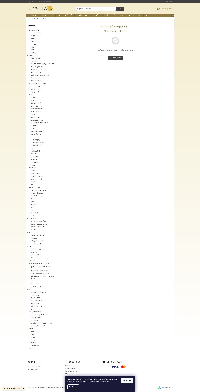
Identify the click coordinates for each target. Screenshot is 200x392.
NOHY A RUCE (35, 303)
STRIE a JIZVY (35, 157)
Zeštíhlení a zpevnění (37, 143)
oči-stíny (33, 182)
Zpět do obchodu (115, 58)
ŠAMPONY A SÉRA (36, 301)
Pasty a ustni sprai (36, 249)
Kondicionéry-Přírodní (38, 326)
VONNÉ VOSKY (35, 346)
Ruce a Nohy (35, 162)
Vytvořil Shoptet (167, 388)
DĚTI (30, 233)
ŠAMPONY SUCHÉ (36, 81)
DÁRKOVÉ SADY (35, 36)
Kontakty (68, 366)
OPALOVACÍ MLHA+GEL (38, 227)
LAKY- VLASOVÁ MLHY (37, 58)
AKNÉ (32, 100)
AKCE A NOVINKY (34, 30)
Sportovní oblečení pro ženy (40, 263)
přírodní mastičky (36, 244)
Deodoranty (34, 159)
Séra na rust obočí (36, 179)
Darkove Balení (35, 284)
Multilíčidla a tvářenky (37, 131)
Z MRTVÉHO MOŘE (36, 106)
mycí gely (34, 238)
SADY (30, 281)
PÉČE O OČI (32, 168)
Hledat (120, 9)
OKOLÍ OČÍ (34, 171)
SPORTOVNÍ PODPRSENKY (39, 271)
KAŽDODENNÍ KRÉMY (37, 120)
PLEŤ (32, 39)
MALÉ (32, 332)
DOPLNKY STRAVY (36, 306)
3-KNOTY (33, 337)
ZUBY (32, 309)
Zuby (30, 247)
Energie (33, 210)
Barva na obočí (35, 174)
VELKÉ (33, 334)
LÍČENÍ (33, 50)
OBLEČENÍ (34, 53)
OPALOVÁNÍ (32, 218)
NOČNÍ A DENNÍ (35, 117)
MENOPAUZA (35, 213)
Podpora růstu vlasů (37, 69)
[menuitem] (33, 15)
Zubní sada (34, 258)
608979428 (34, 369)
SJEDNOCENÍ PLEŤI (36, 109)
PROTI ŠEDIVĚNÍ (36, 86)
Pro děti (33, 199)
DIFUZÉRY (34, 340)
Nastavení (73, 387)
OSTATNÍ (31, 216)
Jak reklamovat (70, 374)
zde (107, 381)
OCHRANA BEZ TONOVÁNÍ (39, 224)
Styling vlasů (35, 92)
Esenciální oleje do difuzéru (39, 315)
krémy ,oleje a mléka (37, 241)
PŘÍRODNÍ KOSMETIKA (35, 312)
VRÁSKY (33, 98)
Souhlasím (127, 381)
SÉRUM (33, 114)
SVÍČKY (31, 329)
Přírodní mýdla (35, 320)
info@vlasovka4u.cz (37, 366)
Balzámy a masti (36, 317)
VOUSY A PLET (35, 298)
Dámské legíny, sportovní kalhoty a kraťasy (42, 267)
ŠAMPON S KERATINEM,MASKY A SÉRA (43, 64)
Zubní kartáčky (35, 255)
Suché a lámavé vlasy (38, 78)
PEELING (33, 148)
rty (32, 185)
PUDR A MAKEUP (36, 112)
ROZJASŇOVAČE (36, 134)
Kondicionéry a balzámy (38, 84)
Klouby (33, 207)
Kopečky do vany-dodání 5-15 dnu (41, 323)
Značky (31, 348)
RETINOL (33, 129)
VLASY (33, 41)
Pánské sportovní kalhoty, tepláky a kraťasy (42, 277)
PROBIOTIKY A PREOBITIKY (39, 123)
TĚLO (32, 47)
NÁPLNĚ (33, 343)
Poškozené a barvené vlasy (40, 75)
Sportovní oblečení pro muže (40, 274)
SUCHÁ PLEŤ (35, 126)
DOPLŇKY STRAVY (34, 188)
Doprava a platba (70, 369)
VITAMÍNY (34, 44)
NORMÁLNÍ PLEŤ (36, 103)
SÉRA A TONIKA (35, 89)
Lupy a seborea (36, 72)
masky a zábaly (35, 151)
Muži (30, 289)
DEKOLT (33, 165)
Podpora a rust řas (37, 176)
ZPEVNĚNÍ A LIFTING (37, 145)
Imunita (33, 202)
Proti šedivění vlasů (37, 196)
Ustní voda (34, 252)
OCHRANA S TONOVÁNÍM (38, 221)
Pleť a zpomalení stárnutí (39, 190)
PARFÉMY (34, 154)
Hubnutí (33, 204)
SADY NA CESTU (36, 287)
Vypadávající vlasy (37, 67)
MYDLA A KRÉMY (36, 295)
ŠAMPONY (34, 61)
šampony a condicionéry (38, 235)
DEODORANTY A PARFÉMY (39, 292)
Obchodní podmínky (71, 371)
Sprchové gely (35, 140)
